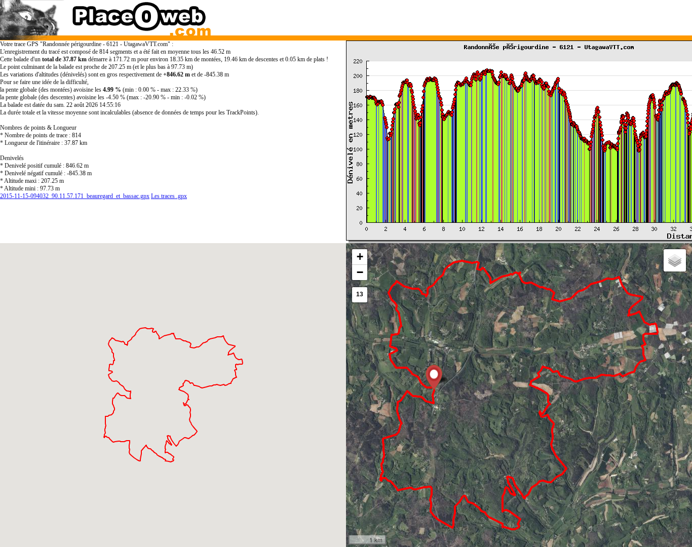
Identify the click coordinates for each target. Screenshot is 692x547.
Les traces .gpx (169, 196)
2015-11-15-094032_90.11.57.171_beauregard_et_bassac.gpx (74, 196)
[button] (434, 377)
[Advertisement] (509, 15)
